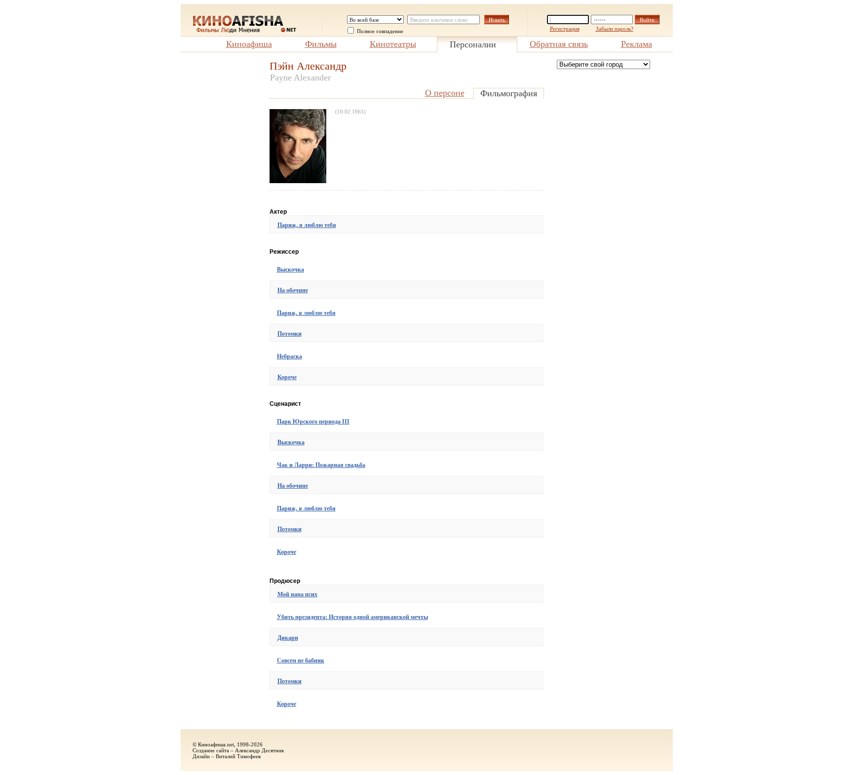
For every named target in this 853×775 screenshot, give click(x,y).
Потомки (289, 333)
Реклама (636, 44)
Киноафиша (249, 44)
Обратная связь (559, 44)
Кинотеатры (393, 44)
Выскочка (290, 269)
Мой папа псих (297, 594)
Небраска (289, 356)
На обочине (292, 290)
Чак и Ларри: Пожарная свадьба (321, 465)
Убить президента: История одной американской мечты (352, 617)
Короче (287, 377)
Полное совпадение (380, 31)
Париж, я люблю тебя (306, 225)
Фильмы (321, 44)
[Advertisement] (220, 208)
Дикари (287, 637)
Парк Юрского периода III (313, 421)
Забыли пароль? (614, 29)
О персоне (445, 93)
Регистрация (565, 29)
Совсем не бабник (300, 660)
